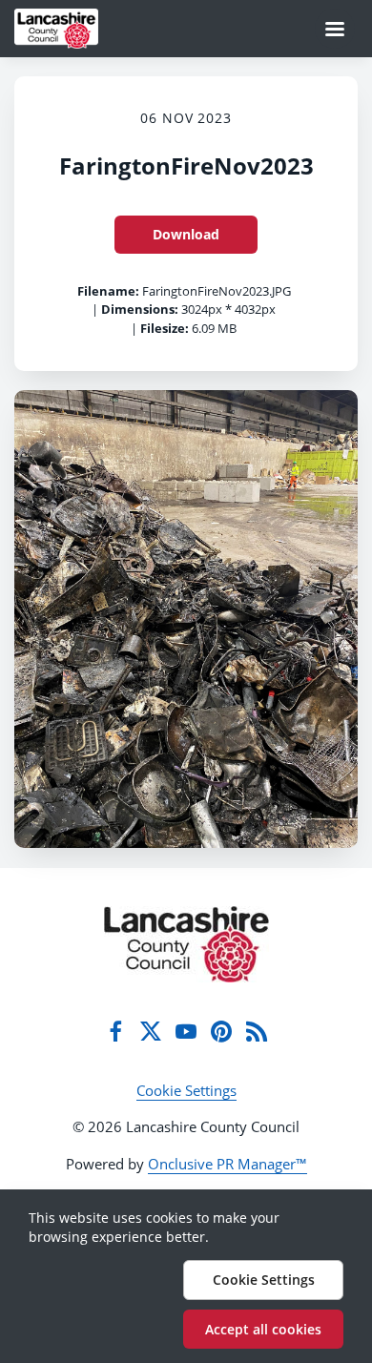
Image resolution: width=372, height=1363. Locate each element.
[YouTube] (186, 1031)
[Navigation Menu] (335, 29)
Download (186, 234)
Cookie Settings (186, 1090)
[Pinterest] (221, 1031)
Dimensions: (139, 309)
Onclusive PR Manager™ (227, 1163)
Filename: (108, 290)
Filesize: (164, 328)
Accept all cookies (263, 1329)
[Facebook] (115, 1031)
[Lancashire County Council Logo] (186, 944)
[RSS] (256, 1031)
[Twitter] (150, 1031)
